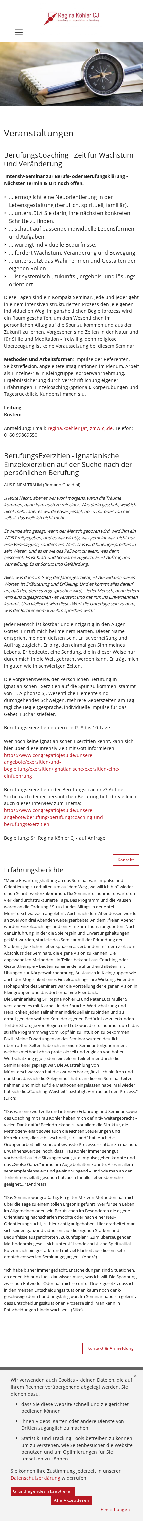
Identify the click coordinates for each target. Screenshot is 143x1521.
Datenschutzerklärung (35, 1478)
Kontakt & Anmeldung (110, 1348)
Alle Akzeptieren (71, 1500)
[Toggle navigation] (18, 32)
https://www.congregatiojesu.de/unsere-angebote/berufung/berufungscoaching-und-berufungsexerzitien (54, 817)
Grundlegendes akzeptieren (43, 1491)
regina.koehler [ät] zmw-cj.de (80, 428)
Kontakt (126, 860)
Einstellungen (115, 1509)
